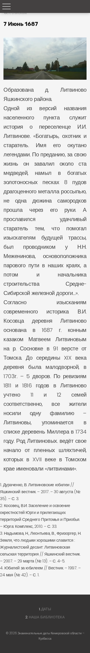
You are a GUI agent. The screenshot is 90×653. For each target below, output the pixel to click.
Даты (46, 609)
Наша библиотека (47, 617)
